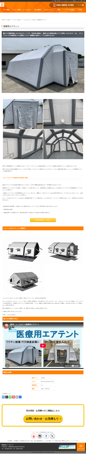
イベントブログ (74, 440)
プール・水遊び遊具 (16, 11)
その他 (80, 9)
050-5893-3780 (65, 5)
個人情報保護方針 (38, 440)
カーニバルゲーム (27, 11)
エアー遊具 (6, 9)
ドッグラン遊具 (69, 9)
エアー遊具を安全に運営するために (61, 440)
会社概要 (10, 440)
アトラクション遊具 (48, 11)
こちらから (12, 314)
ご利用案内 (16, 440)
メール (79, 5)
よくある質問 (47, 440)
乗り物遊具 (38, 9)
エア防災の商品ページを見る (42, 220)
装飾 (59, 9)
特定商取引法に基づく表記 (26, 440)
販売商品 (58, 13)
